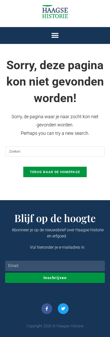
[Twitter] (63, 308)
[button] (55, 35)
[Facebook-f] (46, 308)
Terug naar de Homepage (55, 172)
